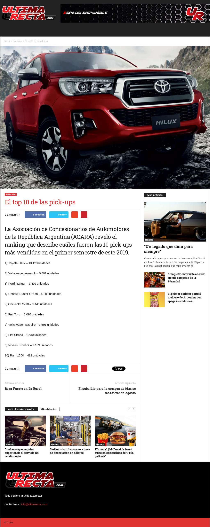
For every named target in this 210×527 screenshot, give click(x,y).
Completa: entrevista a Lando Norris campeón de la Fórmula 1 (186, 277)
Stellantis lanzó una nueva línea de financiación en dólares (70, 451)
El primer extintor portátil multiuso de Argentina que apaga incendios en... (184, 297)
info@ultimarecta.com (34, 504)
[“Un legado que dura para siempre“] (175, 222)
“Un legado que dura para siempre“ (168, 249)
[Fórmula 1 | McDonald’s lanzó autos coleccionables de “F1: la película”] (115, 431)
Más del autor (48, 409)
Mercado (18, 41)
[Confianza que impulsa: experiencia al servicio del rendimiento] (25, 431)
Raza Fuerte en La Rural (23, 388)
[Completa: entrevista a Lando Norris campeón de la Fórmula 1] (154, 280)
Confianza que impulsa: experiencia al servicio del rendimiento (22, 452)
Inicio (7, 41)
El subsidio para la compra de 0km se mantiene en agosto (107, 390)
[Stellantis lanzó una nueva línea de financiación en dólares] (70, 431)
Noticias (149, 240)
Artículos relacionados (21, 409)
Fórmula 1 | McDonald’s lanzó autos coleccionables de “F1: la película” (114, 452)
